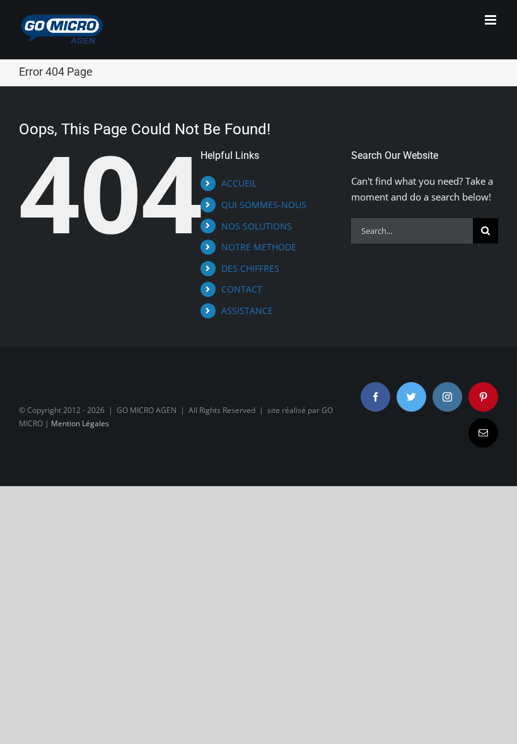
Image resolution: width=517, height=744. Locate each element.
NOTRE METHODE (258, 247)
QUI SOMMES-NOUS (263, 205)
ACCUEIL (239, 183)
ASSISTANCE (247, 311)
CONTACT (241, 289)
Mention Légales (80, 423)
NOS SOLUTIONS (256, 226)
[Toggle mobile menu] (491, 19)
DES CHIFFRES (250, 268)
